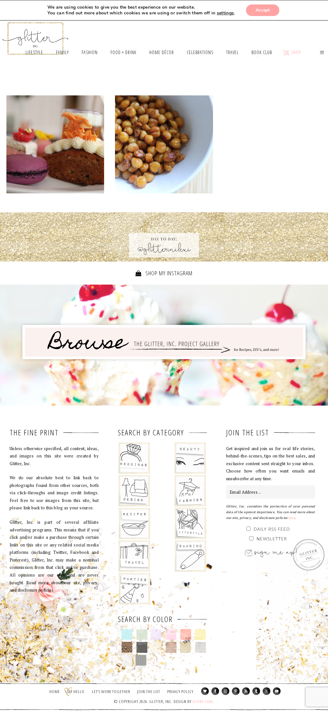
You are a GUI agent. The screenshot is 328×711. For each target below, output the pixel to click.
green (141, 634)
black (141, 647)
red (185, 634)
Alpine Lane (203, 701)
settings (225, 13)
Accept (263, 10)
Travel (134, 556)
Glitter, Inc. (35, 36)
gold (185, 647)
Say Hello (76, 691)
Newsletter (272, 539)
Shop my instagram (168, 273)
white (127, 660)
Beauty (190, 458)
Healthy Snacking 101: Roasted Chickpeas (164, 146)
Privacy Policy (180, 691)
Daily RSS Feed (272, 530)
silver (200, 647)
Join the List (148, 691)
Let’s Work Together (111, 691)
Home (54, 691)
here (58, 590)
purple (156, 634)
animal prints (127, 647)
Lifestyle (190, 523)
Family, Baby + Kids (190, 556)
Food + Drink (134, 523)
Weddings (134, 458)
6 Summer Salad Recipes (55, 144)
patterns (141, 660)
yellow (200, 634)
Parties (134, 588)
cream (156, 647)
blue (127, 634)
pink (170, 634)
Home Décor (134, 490)
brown (170, 647)
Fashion (190, 490)
